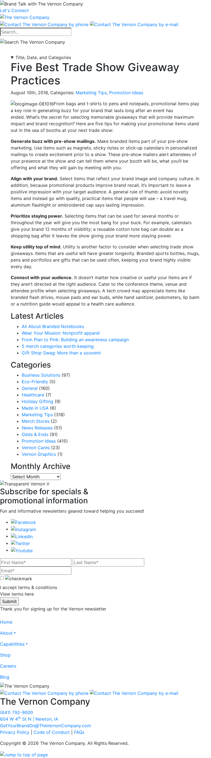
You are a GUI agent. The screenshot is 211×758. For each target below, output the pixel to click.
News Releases (37, 428)
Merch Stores (35, 421)
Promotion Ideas (126, 92)
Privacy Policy (14, 732)
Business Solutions (41, 375)
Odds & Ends (35, 434)
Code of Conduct (52, 732)
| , (29, 719)
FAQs (79, 732)
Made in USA (35, 408)
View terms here (17, 594)
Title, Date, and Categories (43, 57)
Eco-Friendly (35, 381)
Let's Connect (14, 10)
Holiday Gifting (37, 401)
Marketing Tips (91, 92)
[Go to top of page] (24, 754)
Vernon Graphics (39, 454)
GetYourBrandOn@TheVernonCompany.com (45, 725)
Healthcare (33, 395)
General (30, 388)
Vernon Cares (36, 447)
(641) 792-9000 (16, 712)
